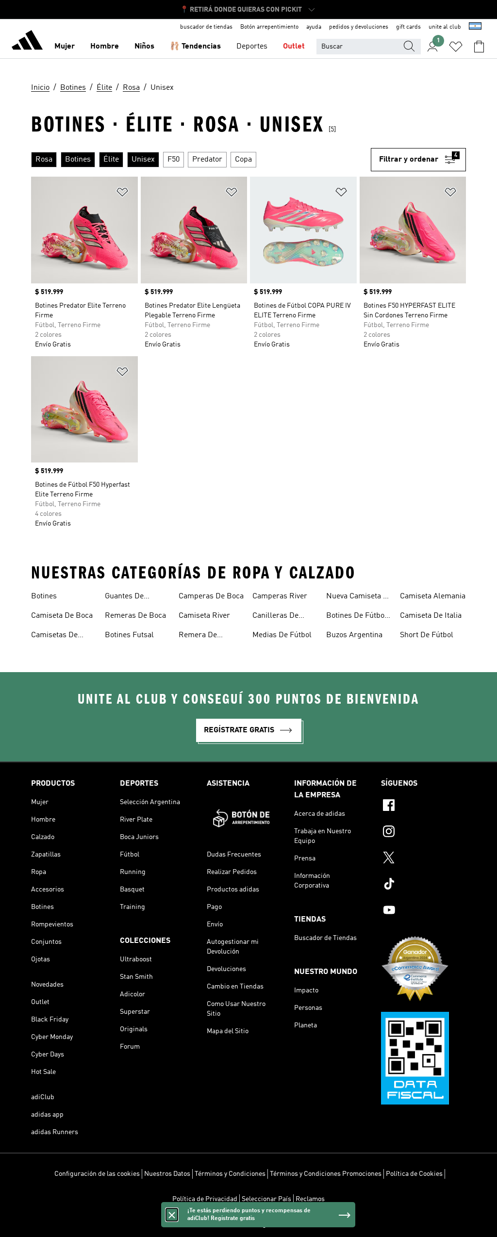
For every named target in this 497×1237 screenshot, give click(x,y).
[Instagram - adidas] (423, 833)
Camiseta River (204, 616)
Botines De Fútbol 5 (356, 617)
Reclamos (310, 1199)
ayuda (313, 27)
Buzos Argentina (354, 635)
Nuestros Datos (167, 1174)
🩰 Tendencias (195, 46)
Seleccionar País (266, 1199)
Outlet (294, 46)
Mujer (64, 46)
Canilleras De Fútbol (275, 617)
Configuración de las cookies (97, 1174)
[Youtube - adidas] (423, 911)
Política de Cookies (414, 1174)
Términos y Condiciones (230, 1174)
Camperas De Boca (211, 596)
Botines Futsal (129, 635)
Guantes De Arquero (124, 597)
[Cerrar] (172, 1214)
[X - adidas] (423, 859)
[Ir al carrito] (479, 46)
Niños (144, 46)
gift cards (408, 27)
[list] (201, 159)
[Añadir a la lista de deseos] (122, 193)
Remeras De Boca (135, 616)
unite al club (445, 27)
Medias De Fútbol (282, 635)
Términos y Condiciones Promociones (325, 1174)
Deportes (251, 46)
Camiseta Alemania (432, 596)
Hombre (104, 46)
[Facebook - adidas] (423, 806)
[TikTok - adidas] (423, 885)
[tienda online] (27, 41)
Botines (44, 596)
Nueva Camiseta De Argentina (359, 597)
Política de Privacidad (204, 1199)
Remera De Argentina (198, 636)
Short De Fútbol (426, 635)
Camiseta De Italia (431, 616)
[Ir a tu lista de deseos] (455, 46)
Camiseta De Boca (62, 616)
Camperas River (279, 596)
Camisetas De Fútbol (54, 636)
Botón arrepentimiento (269, 27)
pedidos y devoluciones (358, 27)
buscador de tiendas (206, 27)
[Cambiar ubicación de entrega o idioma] (475, 27)
